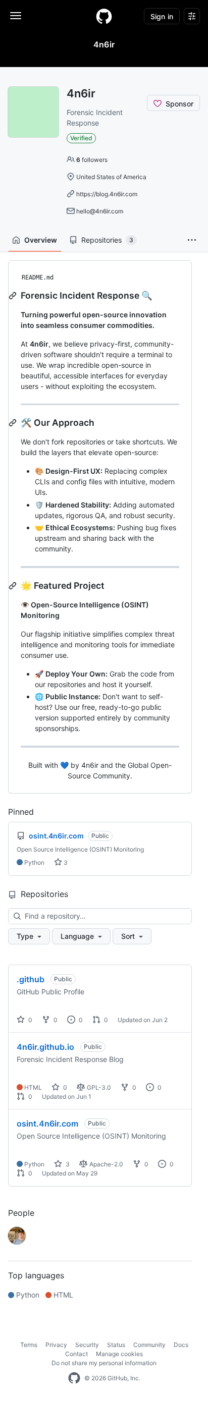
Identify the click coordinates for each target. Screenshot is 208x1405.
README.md (38, 277)
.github (30, 979)
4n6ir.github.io (45, 1047)
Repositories (107, 240)
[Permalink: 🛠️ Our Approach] (14, 423)
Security (87, 1344)
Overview (40, 240)
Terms (28, 1344)
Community (149, 1344)
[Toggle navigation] (15, 15)
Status (116, 1344)
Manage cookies (119, 1354)
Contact (76, 1354)
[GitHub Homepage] (74, 1378)
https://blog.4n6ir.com (106, 194)
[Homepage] (104, 16)
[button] (192, 240)
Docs (181, 1344)
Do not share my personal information (104, 1363)
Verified (81, 138)
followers (92, 159)
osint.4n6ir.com (47, 1123)
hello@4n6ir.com (99, 211)
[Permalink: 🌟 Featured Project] (14, 586)
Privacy (56, 1344)
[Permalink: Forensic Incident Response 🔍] (14, 296)
